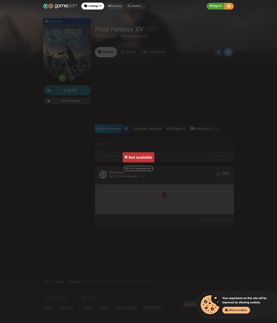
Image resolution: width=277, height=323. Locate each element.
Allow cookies (237, 310)
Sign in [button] (217, 6)
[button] (135, 6)
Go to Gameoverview (139, 168)
